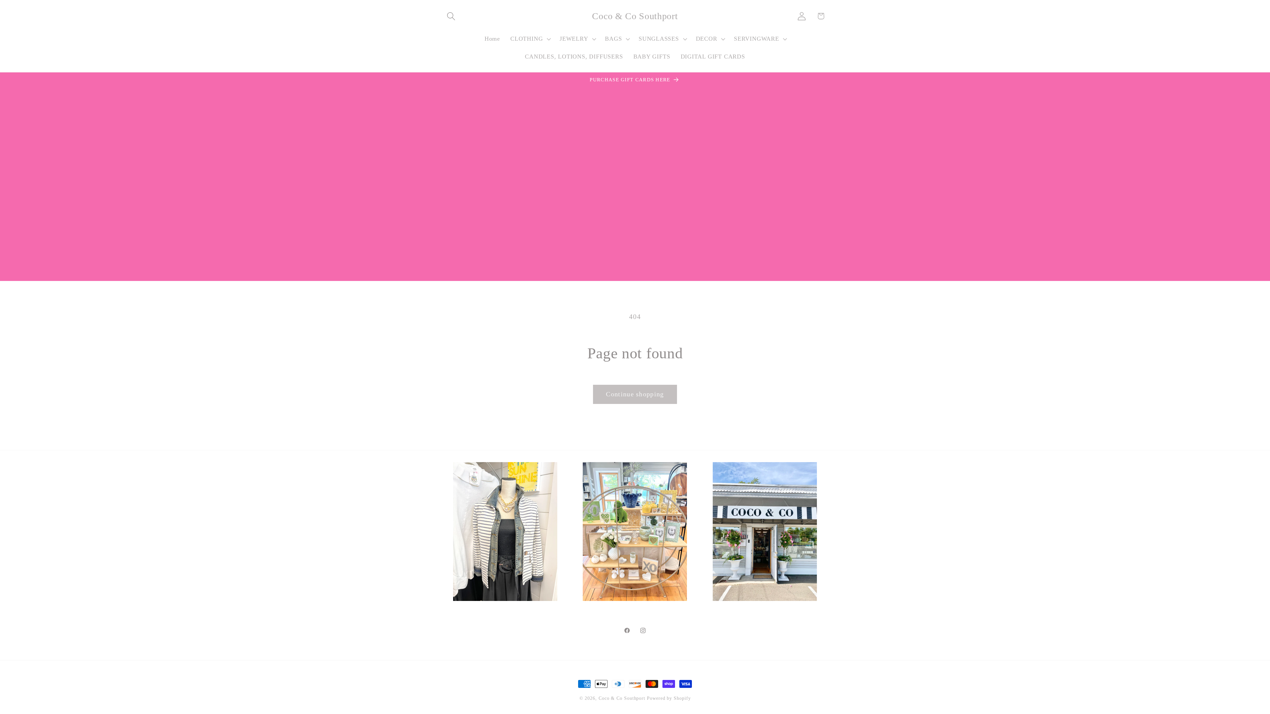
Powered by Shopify (669, 698)
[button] (451, 16)
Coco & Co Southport (622, 698)
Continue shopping (635, 394)
